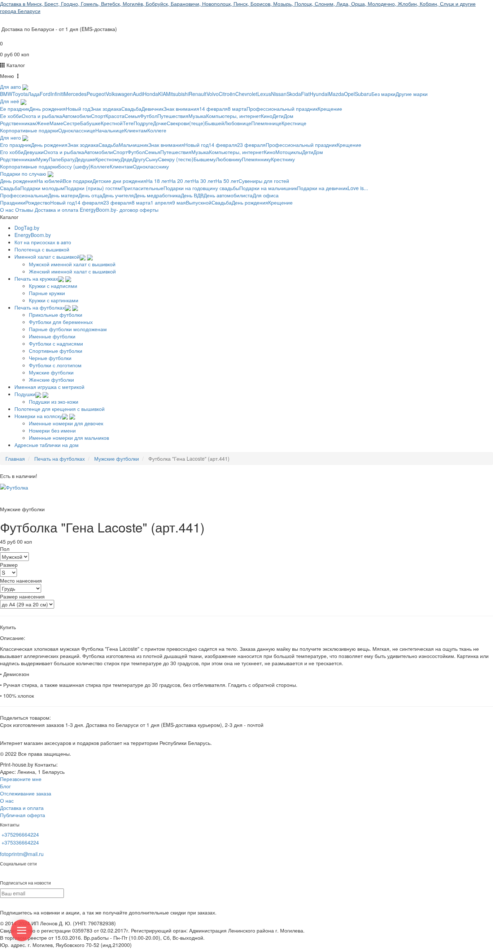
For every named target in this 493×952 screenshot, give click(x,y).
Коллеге (156, 130)
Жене (42, 123)
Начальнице (109, 130)
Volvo (212, 93)
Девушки (33, 151)
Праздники (12, 202)
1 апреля (161, 202)
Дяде (126, 159)
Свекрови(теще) (186, 123)
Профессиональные (24, 195)
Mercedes (75, 93)
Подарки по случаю (24, 173)
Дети (278, 115)
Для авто (11, 86)
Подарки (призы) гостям (92, 188)
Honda (150, 93)
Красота (115, 115)
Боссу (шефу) (74, 166)
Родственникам (18, 123)
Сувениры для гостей (264, 180)
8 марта (237, 108)
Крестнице (294, 123)
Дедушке (85, 159)
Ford (45, 93)
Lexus (264, 93)
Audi (138, 93)
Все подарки (77, 180)
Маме (56, 123)
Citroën (227, 93)
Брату (68, 159)
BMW (6, 93)
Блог (5, 786)
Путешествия (172, 115)
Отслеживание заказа (25, 793)
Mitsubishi (177, 93)
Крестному (108, 159)
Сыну (151, 159)
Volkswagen (119, 93)
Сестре (71, 123)
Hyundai (319, 93)
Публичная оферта (22, 815)
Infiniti (57, 93)
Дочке (160, 123)
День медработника (157, 195)
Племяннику (256, 159)
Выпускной (198, 202)
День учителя (118, 195)
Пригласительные (142, 188)
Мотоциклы (288, 151)
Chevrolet (246, 93)
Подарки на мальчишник (268, 188)
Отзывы (24, 209)
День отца (90, 195)
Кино (266, 115)
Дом (288, 115)
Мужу (42, 159)
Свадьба (131, 108)
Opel (349, 93)
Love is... (358, 188)
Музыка (197, 115)
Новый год (78, 108)
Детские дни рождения (119, 180)
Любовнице (237, 123)
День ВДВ (192, 195)
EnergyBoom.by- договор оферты (119, 209)
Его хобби (11, 151)
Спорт (98, 115)
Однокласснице (76, 130)
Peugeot (96, 93)
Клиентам (135, 130)
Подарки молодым (42, 188)
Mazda (336, 93)
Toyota (20, 93)
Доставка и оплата (56, 209)
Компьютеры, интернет (233, 115)
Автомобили (76, 115)
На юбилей (49, 180)
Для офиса (266, 195)
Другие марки (412, 93)
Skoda (294, 93)
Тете (128, 123)
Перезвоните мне (21, 778)
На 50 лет (227, 180)
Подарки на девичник (322, 188)
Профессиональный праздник (282, 108)
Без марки (383, 93)
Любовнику (229, 159)
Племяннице (266, 123)
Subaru (363, 93)
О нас (7, 209)
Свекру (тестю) (175, 159)
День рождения (47, 108)
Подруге (143, 123)
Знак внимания (181, 108)
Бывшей (214, 123)
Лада (34, 93)
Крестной (112, 123)
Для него (11, 137)
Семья (132, 115)
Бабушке (90, 123)
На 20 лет (180, 180)
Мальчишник (133, 144)
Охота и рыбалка (42, 115)
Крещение (330, 108)
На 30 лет (203, 180)
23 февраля (251, 144)
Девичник (152, 108)
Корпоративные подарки (29, 130)
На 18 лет (157, 180)
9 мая (179, 202)
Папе (55, 159)
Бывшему (204, 159)
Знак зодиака (105, 108)
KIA (162, 93)
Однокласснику (151, 166)
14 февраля (213, 108)
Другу (138, 159)
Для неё (10, 101)
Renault (197, 93)
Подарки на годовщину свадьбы (201, 188)
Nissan (279, 93)
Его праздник (15, 144)
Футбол (148, 115)
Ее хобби (11, 115)
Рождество (37, 202)
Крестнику (283, 159)
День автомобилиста (228, 195)
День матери (63, 195)
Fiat (305, 93)
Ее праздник (14, 108)
